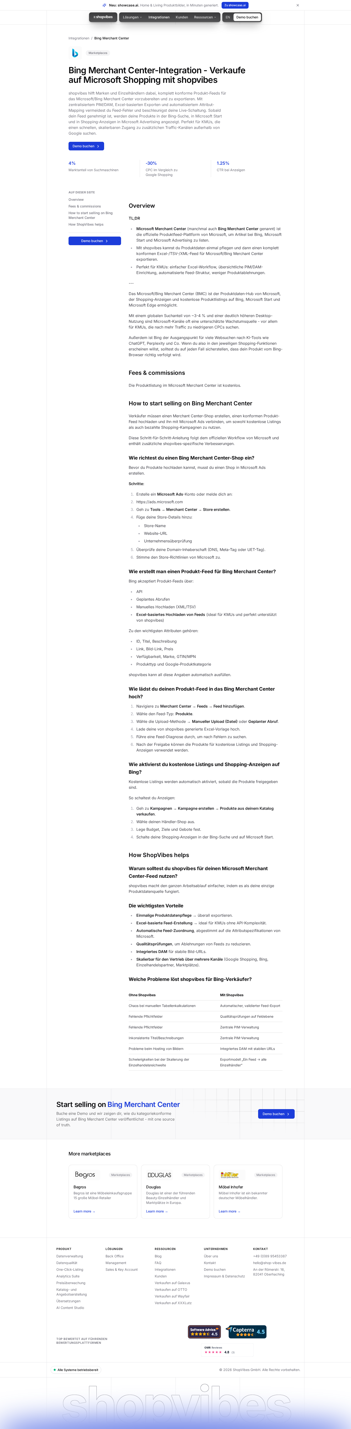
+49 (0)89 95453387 (270, 1256)
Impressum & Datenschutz (224, 1276)
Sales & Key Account (122, 1269)
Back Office (115, 1256)
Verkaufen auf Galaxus (172, 1283)
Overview (76, 199)
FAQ (158, 1263)
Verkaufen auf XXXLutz (173, 1303)
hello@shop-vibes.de (269, 1263)
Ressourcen (203, 17)
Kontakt (210, 1263)
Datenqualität (66, 1263)
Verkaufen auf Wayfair (172, 1296)
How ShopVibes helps (86, 224)
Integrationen (159, 17)
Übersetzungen (68, 1301)
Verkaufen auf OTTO (171, 1289)
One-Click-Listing (69, 1269)
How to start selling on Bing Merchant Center (91, 215)
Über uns (211, 1256)
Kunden (182, 17)
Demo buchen (247, 17)
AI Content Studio (70, 1308)
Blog (158, 1256)
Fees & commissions (85, 206)
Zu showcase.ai (235, 5)
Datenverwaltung (69, 1256)
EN (228, 17)
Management (116, 1263)
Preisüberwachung (70, 1283)
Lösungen (130, 17)
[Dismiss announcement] (298, 5)
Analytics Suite (68, 1276)
